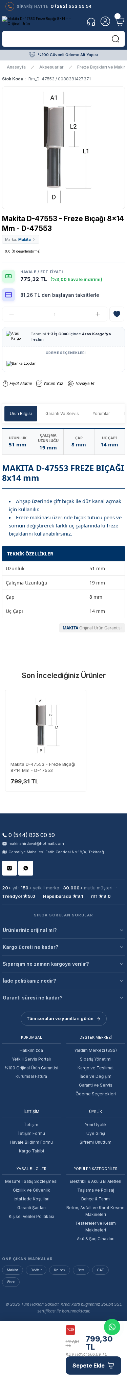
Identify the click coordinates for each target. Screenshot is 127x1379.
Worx (11, 1282)
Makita (12, 1270)
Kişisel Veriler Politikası (31, 1216)
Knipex (59, 1270)
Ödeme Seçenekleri (96, 1093)
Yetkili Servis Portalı (31, 1059)
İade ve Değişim (95, 1076)
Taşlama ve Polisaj (95, 1190)
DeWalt (36, 1270)
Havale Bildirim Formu (31, 1142)
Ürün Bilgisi (21, 413)
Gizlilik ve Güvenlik (31, 1190)
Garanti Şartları (31, 1207)
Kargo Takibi (31, 1150)
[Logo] (42, 21)
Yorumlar (101, 413)
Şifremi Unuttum (95, 1142)
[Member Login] (105, 21)
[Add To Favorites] (116, 314)
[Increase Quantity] (100, 314)
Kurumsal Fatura (31, 1076)
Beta (81, 1270)
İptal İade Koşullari (31, 1198)
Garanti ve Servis (95, 1085)
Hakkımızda (31, 1050)
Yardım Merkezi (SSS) (95, 1050)
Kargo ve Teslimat (96, 1067)
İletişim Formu (31, 1133)
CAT (100, 1270)
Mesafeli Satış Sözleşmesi (31, 1181)
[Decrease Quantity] (9, 314)
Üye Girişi (95, 1133)
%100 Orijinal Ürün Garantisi (31, 1067)
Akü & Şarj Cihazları (95, 1238)
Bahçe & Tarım (95, 1198)
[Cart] (119, 21)
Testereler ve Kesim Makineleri (95, 1226)
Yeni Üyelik (96, 1124)
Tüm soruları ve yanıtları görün (59, 1018)
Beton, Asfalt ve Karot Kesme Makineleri (95, 1211)
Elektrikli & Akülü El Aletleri (95, 1181)
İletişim (31, 1124)
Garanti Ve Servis (62, 413)
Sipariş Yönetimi (95, 1059)
